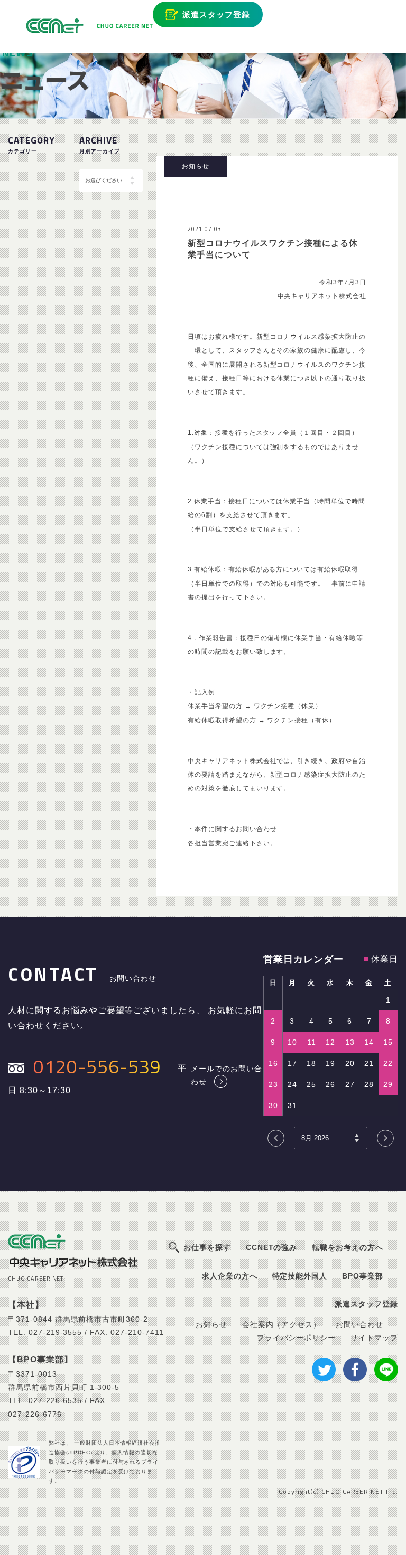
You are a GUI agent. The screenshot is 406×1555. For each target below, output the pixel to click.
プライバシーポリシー (296, 1337)
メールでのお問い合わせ (226, 1075)
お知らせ (211, 1324)
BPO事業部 (362, 1276)
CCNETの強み (272, 1247)
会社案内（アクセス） (281, 1324)
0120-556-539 (97, 1066)
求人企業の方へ (229, 1276)
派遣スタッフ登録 (216, 14)
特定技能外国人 (300, 1276)
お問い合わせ (359, 1324)
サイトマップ (374, 1337)
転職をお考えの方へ (347, 1247)
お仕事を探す (207, 1247)
